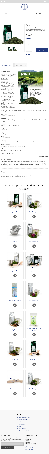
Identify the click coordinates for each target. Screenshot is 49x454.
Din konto (21, 415)
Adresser (21, 426)
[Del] (26, 54)
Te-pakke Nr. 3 (15, 212)
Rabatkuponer (22, 428)
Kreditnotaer (22, 424)
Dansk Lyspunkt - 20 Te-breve (34, 329)
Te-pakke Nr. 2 (34, 271)
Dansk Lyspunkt (34, 212)
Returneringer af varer (24, 419)
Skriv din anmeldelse (43, 156)
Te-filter (15, 241)
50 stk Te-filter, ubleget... (14, 300)
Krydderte (15, 330)
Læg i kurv (42, 50)
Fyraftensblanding (34, 241)
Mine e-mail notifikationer (25, 430)
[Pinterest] (29, 54)
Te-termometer (15, 389)
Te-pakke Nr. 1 (34, 359)
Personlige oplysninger (24, 417)
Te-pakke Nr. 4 (15, 271)
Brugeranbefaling (21, 65)
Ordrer (20, 422)
